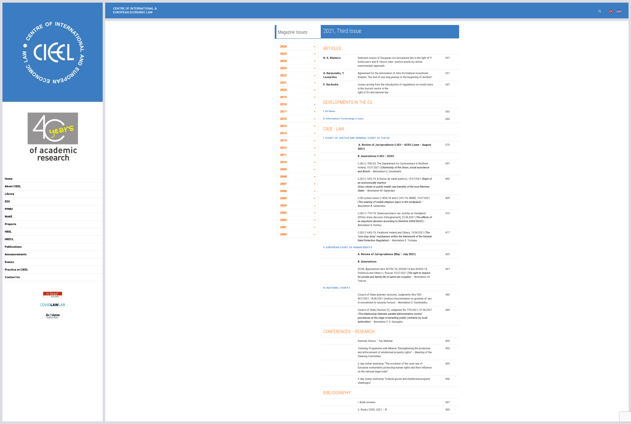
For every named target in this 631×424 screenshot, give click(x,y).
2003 (283, 212)
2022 (283, 75)
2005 (283, 198)
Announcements (16, 254)
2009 (283, 169)
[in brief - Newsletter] (52, 295)
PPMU (9, 209)
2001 (283, 227)
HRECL (9, 239)
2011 (283, 155)
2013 (283, 140)
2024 (283, 61)
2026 (283, 46)
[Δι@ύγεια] (52, 315)
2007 (283, 183)
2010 (283, 162)
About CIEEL (13, 186)
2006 (283, 191)
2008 (283, 176)
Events (9, 262)
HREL (8, 231)
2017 (283, 111)
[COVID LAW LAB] (52, 304)
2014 (283, 133)
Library (9, 193)
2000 (283, 234)
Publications (13, 246)
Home (8, 178)
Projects (10, 224)
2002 (283, 220)
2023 (283, 68)
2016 (283, 118)
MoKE (8, 216)
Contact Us (12, 277)
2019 (283, 97)
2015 (283, 126)
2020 (283, 90)
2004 (283, 205)
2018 (283, 104)
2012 (283, 147)
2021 (283, 82)
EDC (7, 201)
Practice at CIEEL (16, 269)
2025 (283, 53)
